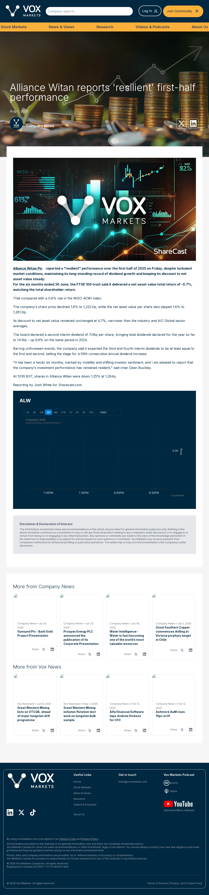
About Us (200, 27)
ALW (25, 400)
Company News (40, 126)
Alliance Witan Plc (27, 268)
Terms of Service (157, 883)
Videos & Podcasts (153, 27)
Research (105, 27)
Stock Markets (14, 27)
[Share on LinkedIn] (193, 123)
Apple (173, 791)
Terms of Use (67, 838)
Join (179, 11)
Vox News (33, 121)
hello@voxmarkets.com (133, 781)
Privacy (174, 883)
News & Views (61, 27)
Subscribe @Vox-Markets (179, 810)
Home (77, 781)
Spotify (173, 782)
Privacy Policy (90, 838)
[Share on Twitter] (181, 123)
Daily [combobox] (103, 412)
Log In (147, 11)
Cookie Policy (194, 883)
